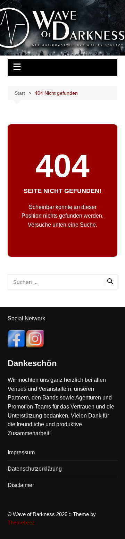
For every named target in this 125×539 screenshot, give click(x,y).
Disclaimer (21, 485)
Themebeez (21, 522)
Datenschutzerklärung (35, 469)
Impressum (21, 452)
